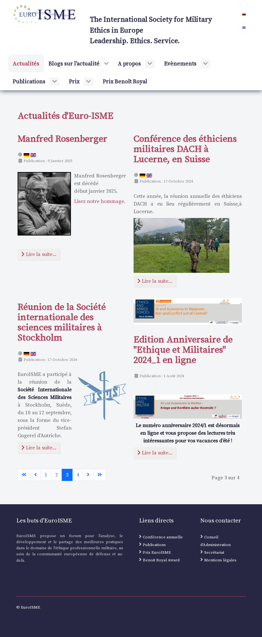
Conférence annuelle (163, 537)
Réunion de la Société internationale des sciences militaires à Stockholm (62, 323)
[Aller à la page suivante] (88, 475)
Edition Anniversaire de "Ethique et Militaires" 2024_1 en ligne (183, 350)
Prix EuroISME (157, 552)
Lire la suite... (40, 254)
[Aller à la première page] (24, 475)
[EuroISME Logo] (45, 14)
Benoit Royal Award (161, 560)
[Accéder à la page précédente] (35, 475)
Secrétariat (214, 552)
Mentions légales (220, 560)
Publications (154, 544)
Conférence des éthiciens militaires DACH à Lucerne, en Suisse (185, 149)
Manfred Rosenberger (62, 139)
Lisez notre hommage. (99, 201)
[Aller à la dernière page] (99, 475)
